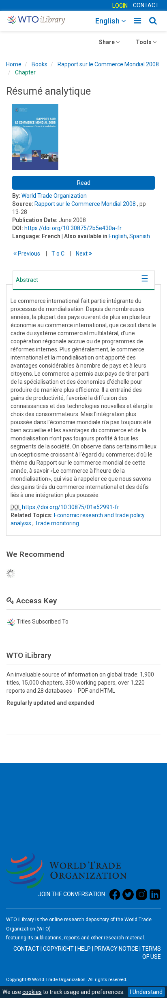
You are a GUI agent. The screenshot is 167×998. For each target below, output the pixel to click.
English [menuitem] (108, 21)
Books (39, 64)
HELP (84, 948)
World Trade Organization (54, 195)
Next (82, 253)
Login (120, 5)
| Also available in (84, 236)
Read (83, 183)
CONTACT (146, 5)
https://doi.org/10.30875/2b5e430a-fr (73, 228)
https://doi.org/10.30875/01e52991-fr (70, 507)
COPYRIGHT (58, 948)
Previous (28, 253)
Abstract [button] (27, 280)
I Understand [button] (146, 992)
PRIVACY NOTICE (116, 948)
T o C (57, 253)
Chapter (25, 72)
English (118, 236)
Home (13, 64)
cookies (32, 992)
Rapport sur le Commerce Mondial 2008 (108, 64)
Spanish (139, 236)
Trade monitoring (57, 523)
